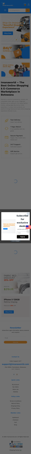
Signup (22, 237)
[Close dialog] (28, 214)
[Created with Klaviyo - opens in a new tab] (15, 241)
